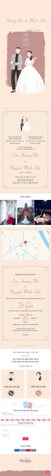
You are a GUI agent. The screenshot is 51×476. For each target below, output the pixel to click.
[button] (25, 224)
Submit (25, 438)
